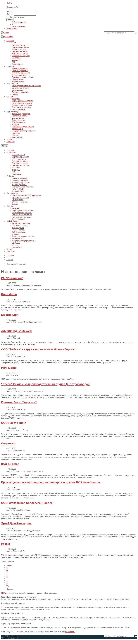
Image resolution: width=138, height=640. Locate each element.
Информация (12, 193)
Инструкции (17, 247)
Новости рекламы (19, 178)
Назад (9, 565)
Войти (9, 3)
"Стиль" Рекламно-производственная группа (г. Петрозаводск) (45, 384)
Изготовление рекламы (22, 212)
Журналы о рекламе (21, 182)
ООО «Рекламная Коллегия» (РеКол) (26, 502)
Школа (15, 245)
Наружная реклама (20, 157)
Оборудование (18, 219)
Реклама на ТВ (18, 154)
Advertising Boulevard (16, 330)
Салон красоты (18, 230)
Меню (4, 146)
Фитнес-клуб (17, 238)
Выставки (16, 167)
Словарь (15, 204)
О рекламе (11, 152)
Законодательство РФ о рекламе (26, 195)
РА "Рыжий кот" (12, 278)
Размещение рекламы (22, 215)
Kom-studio (9, 294)
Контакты (10, 251)
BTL (13, 172)
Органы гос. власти (20, 197)
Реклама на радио (20, 161)
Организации (17, 200)
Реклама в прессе (20, 163)
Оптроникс (8, 443)
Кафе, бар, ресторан (21, 223)
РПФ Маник (9, 367)
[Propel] (5, 32)
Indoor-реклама (19, 159)
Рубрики (10, 176)
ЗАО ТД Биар (10, 463)
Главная (10, 150)
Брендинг (16, 170)
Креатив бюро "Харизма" (19, 402)
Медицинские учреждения (23, 240)
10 (7, 587)
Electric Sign (9, 314)
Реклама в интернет (21, 165)
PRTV (3, 593)
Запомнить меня (17, 17)
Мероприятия (18, 191)
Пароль (9, 14)
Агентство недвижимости (23, 236)
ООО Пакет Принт (13, 422)
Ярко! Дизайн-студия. (16, 523)
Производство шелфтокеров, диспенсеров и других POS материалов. (51, 482)
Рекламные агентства (21, 217)
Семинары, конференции (23, 187)
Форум (9, 249)
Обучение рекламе (20, 202)
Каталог (9, 206)
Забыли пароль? (19, 22)
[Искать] (136, 33)
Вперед (9, 589)
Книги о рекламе (19, 185)
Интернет (16, 208)
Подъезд (16, 243)
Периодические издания (22, 210)
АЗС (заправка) (18, 232)
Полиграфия (17, 174)
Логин (9, 11)
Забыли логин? (18, 26)
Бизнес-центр (18, 228)
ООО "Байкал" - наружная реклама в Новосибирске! (38, 349)
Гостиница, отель (19, 225)
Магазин (15, 234)
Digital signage (12, 221)
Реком (5, 543)
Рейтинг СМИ (18, 189)
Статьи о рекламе (20, 180)
